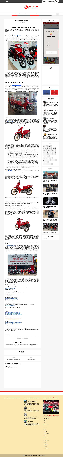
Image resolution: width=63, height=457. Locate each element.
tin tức (49, 146)
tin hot (44, 146)
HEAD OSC (45, 238)
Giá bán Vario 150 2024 (50, 118)
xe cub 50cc (53, 160)
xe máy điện (45, 154)
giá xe (49, 148)
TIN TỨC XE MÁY (26, 14)
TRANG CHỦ (44, 1)
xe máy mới (45, 152)
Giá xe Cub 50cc (30, 414)
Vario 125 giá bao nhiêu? (31, 408)
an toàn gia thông (45, 156)
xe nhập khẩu (46, 444)
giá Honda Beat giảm (46, 160)
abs (54, 154)
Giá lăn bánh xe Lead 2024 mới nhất (52, 110)
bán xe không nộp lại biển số (47, 158)
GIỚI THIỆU (49, 1)
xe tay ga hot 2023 (46, 448)
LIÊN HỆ (57, 1)
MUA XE (53, 1)
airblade (50, 154)
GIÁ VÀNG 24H (48, 14)
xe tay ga (45, 446)
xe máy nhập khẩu (51, 152)
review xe (44, 148)
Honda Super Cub (46, 418)
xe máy (53, 150)
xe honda (49, 150)
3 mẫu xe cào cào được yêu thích (32, 401)
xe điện (44, 150)
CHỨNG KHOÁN (42, 14)
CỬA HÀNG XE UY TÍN (34, 14)
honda (54, 148)
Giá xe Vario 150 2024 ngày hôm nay (52, 102)
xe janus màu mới (46, 433)
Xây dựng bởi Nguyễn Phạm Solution (39, 455)
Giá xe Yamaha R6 (30, 421)
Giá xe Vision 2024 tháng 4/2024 (52, 134)
